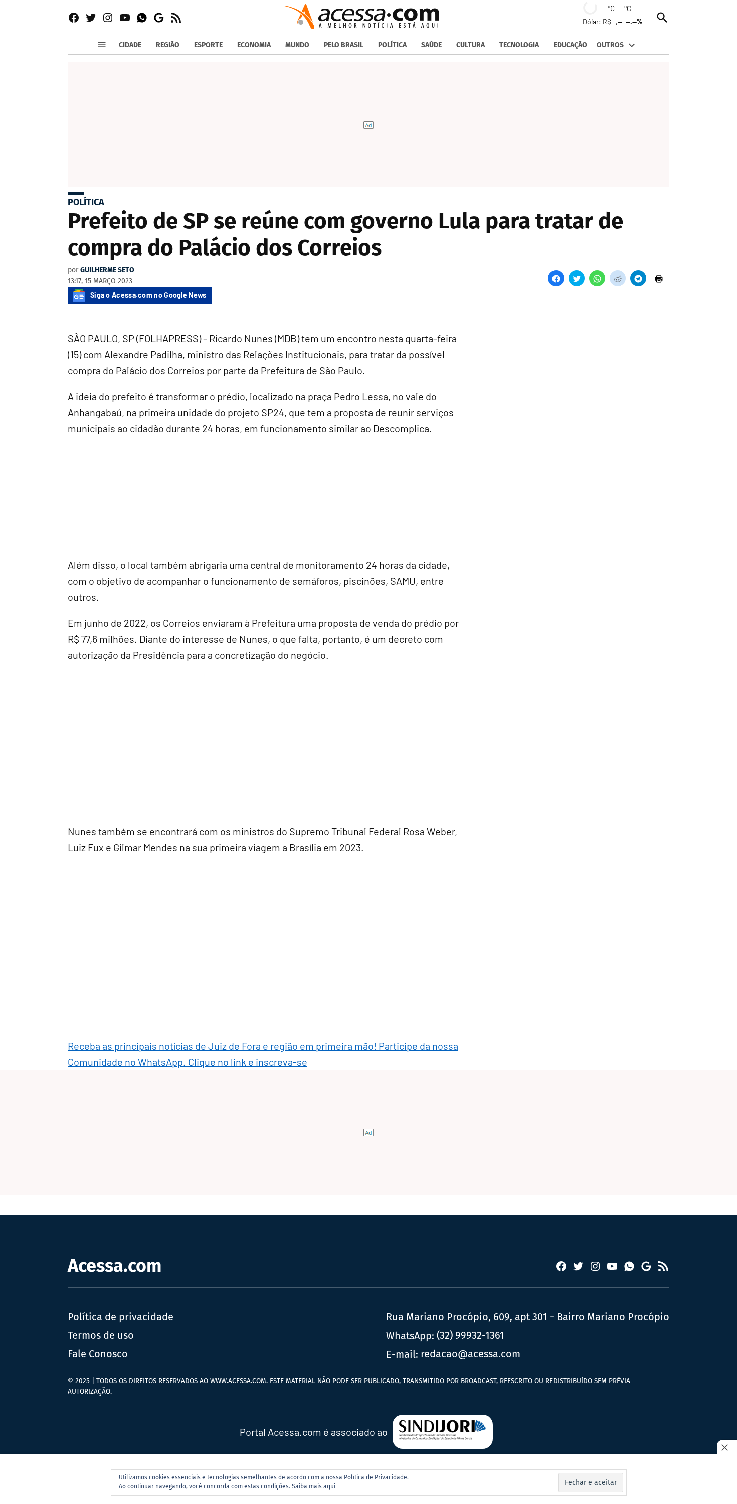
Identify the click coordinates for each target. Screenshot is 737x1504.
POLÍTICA (392, 45)
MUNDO (297, 45)
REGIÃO (167, 45)
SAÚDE (431, 45)
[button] (556, 278)
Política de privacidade (120, 1317)
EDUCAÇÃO (570, 45)
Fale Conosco (98, 1354)
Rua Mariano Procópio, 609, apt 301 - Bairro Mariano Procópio (527, 1317)
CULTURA (470, 45)
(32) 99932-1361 (470, 1335)
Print (659, 278)
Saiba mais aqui (313, 1486)
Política (86, 202)
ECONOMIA (254, 45)
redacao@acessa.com (470, 1354)
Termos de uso (101, 1335)
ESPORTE (208, 45)
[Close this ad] (727, 1447)
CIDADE (130, 45)
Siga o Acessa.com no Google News (148, 295)
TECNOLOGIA (519, 45)
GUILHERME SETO (107, 270)
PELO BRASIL (343, 45)
